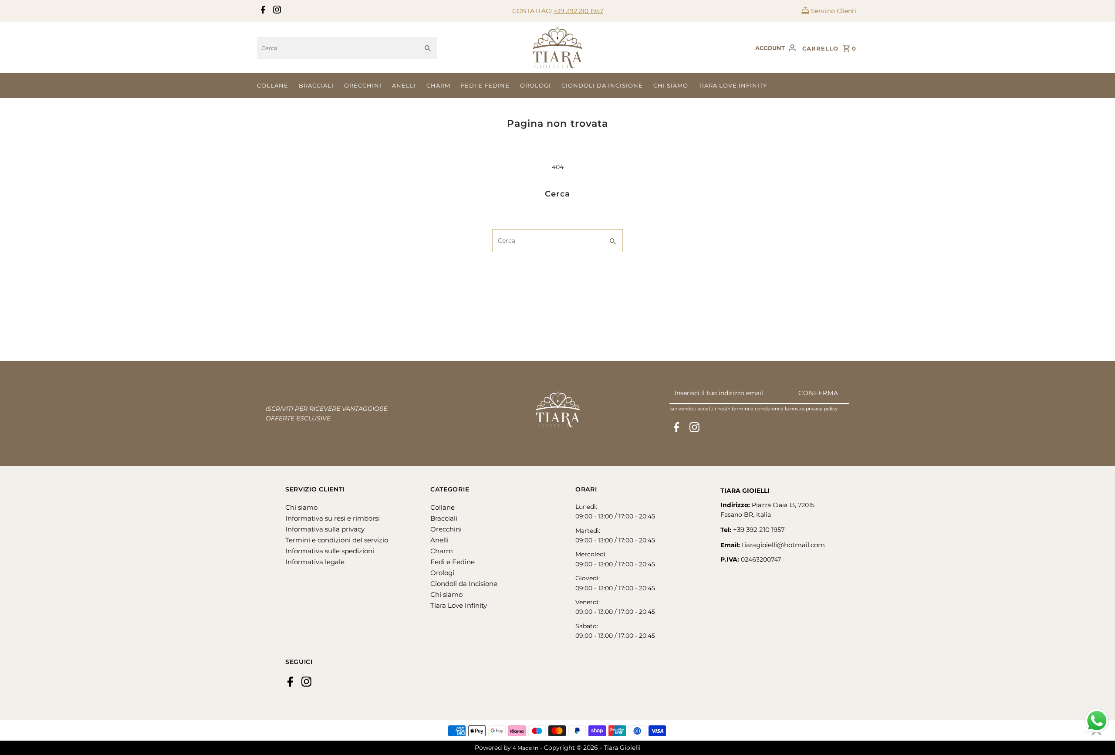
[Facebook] (262, 11)
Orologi (535, 85)
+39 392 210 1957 (578, 11)
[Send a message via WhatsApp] (1097, 721)
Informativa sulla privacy (325, 529)
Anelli (404, 85)
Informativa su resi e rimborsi (332, 518)
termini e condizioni (755, 409)
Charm (438, 85)
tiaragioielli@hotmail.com (783, 545)
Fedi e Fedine (485, 85)
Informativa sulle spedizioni (329, 551)
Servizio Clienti (833, 11)
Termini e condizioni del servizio (336, 540)
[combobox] (338, 48)
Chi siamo (670, 85)
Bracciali (316, 85)
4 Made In (525, 748)
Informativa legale (315, 562)
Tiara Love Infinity (733, 85)
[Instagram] (276, 11)
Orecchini (363, 85)
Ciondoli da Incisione (602, 85)
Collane (272, 85)
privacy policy (822, 409)
